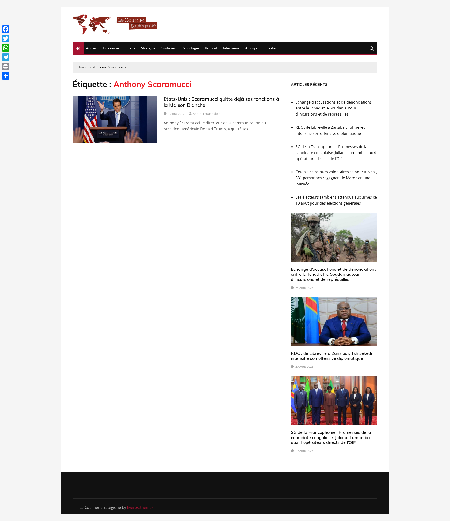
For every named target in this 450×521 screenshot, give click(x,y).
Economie (111, 48)
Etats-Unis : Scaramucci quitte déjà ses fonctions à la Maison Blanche (221, 102)
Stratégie (148, 48)
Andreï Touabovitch (206, 114)
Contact (272, 48)
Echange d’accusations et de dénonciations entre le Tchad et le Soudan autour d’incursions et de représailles (334, 108)
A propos (252, 48)
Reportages (190, 48)
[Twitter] (5, 38)
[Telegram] (5, 57)
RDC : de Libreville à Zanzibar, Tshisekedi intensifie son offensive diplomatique (331, 130)
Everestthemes (140, 507)
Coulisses (168, 48)
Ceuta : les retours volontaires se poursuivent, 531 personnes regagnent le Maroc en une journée (336, 177)
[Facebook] (5, 29)
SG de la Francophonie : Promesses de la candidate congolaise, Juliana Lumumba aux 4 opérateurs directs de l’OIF (336, 152)
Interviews (231, 48)
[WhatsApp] (5, 47)
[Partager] (5, 76)
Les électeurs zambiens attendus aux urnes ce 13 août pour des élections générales (336, 200)
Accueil (92, 48)
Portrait (211, 48)
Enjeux (130, 48)
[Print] (5, 66)
